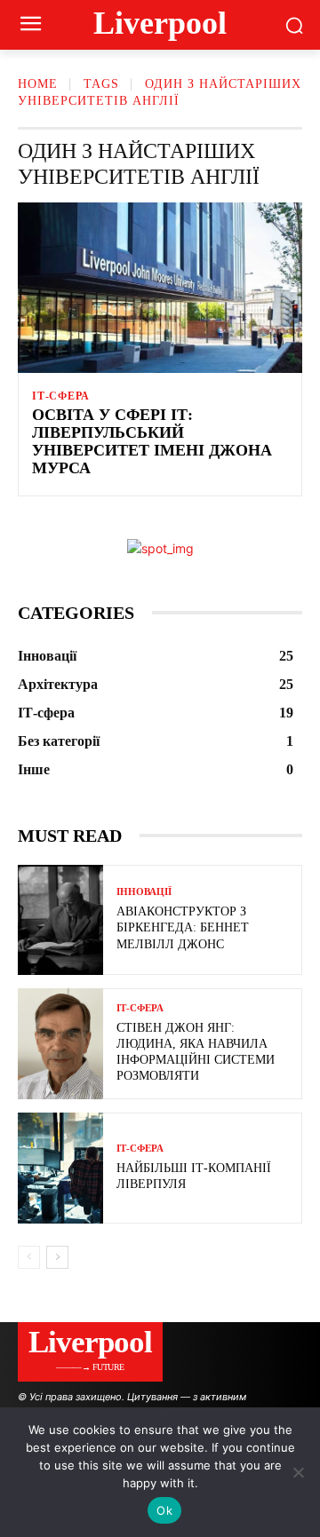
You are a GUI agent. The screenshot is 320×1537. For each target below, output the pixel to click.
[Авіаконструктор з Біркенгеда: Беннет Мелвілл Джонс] (60, 920)
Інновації (144, 892)
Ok (164, 1510)
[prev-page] (29, 1257)
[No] (298, 1472)
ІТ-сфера (60, 396)
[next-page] (57, 1257)
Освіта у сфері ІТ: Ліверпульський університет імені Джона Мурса (152, 441)
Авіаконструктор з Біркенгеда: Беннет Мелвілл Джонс (182, 927)
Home (38, 84)
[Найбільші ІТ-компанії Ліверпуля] (60, 1168)
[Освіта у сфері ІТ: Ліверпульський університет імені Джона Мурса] (160, 287)
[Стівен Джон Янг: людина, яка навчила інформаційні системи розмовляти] (60, 1043)
